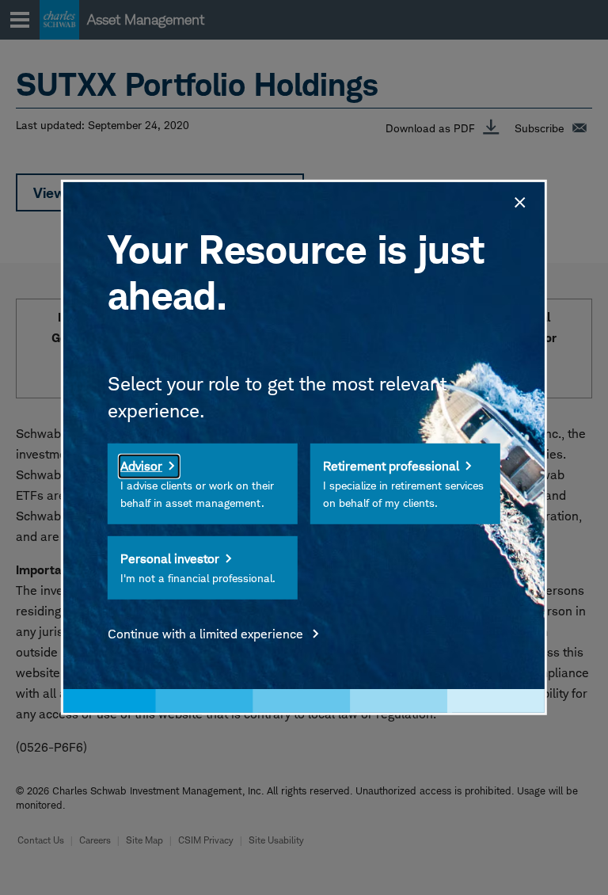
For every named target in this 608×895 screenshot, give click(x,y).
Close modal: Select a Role (518, 200)
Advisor (141, 466)
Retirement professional (391, 466)
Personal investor (169, 558)
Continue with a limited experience (207, 634)
